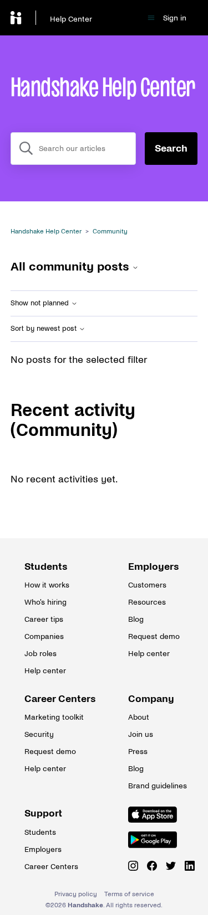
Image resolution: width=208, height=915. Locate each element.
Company (151, 699)
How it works (46, 585)
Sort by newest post (45, 328)
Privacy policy (75, 894)
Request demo (154, 636)
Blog (136, 619)
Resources (147, 602)
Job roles (40, 653)
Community (110, 231)
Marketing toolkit (52, 717)
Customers (147, 585)
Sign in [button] (174, 18)
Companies (44, 636)
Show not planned (41, 303)
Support (43, 813)
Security (39, 734)
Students (46, 567)
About (138, 717)
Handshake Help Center (46, 231)
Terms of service (129, 894)
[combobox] (73, 148)
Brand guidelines (156, 786)
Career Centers (52, 699)
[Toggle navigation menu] (151, 18)
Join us (140, 734)
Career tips (43, 619)
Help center (45, 671)
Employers (153, 567)
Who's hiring (45, 602)
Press (138, 751)
